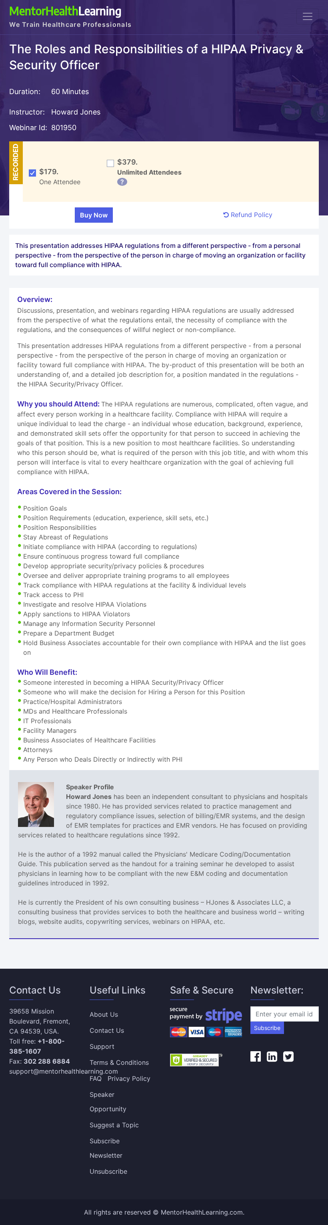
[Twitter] (288, 1056)
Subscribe (267, 1027)
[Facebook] (255, 1056)
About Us (104, 1014)
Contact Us (107, 1030)
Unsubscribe (108, 1171)
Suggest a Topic (114, 1125)
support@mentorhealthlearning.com (63, 1071)
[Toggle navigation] (307, 16)
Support (102, 1046)
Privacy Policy (129, 1078)
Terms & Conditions (119, 1062)
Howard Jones (75, 112)
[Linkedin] (272, 1056)
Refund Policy (250, 215)
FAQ (96, 1078)
